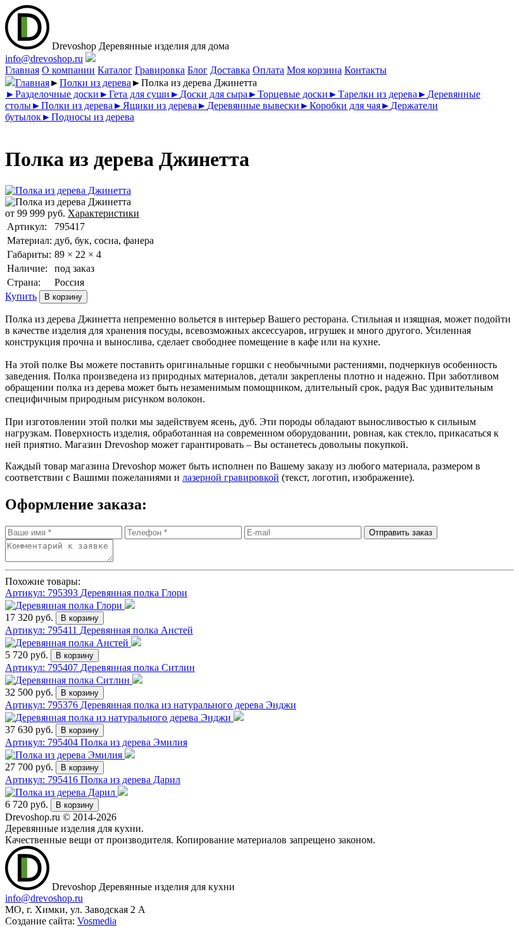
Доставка (230, 70)
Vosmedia (96, 921)
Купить (21, 296)
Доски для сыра (208, 94)
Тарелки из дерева (372, 94)
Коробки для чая (339, 105)
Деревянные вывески (248, 105)
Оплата (268, 70)
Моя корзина (314, 70)
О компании (68, 70)
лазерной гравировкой (230, 477)
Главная (22, 70)
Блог (197, 70)
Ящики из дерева (155, 105)
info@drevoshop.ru (44, 58)
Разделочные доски (52, 94)
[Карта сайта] (90, 58)
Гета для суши (134, 94)
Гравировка (160, 70)
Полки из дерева (95, 82)
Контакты (365, 70)
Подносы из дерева (87, 117)
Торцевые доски (287, 94)
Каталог (114, 70)
